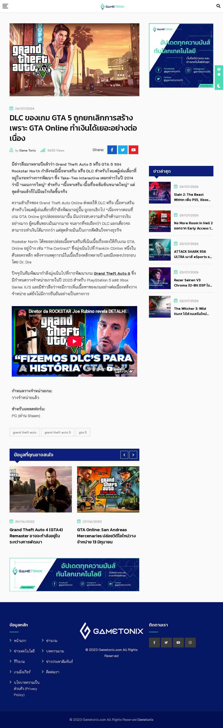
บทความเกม (55, 651)
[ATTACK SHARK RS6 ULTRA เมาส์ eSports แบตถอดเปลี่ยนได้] (160, 250)
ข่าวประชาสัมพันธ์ (59, 661)
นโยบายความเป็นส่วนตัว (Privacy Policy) (27, 688)
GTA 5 (83, 432)
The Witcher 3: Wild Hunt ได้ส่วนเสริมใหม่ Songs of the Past (190, 314)
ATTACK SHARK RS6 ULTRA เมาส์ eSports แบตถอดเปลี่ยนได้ (193, 257)
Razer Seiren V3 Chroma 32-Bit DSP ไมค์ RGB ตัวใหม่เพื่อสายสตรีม (193, 285)
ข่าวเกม (51, 640)
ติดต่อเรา (52, 672)
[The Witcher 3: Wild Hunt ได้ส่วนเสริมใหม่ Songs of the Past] (160, 307)
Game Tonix (27, 150)
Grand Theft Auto (24, 432)
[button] (124, 455)
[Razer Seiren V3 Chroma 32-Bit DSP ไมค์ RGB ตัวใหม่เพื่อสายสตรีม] (160, 278)
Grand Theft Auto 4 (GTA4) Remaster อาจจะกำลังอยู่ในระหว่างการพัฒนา (36, 535)
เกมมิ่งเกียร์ (22, 672)
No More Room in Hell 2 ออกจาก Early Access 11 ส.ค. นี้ (193, 228)
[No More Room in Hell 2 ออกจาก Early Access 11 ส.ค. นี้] (160, 221)
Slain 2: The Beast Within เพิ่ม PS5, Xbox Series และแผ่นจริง (191, 199)
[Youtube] (133, 149)
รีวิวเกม (19, 661)
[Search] (218, 5)
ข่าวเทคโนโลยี (24, 651)
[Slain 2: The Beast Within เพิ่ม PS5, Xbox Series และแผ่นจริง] (160, 193)
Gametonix (145, 719)
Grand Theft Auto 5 (58, 432)
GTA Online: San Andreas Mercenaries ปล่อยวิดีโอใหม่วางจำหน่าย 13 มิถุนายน (106, 535)
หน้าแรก (20, 640)
